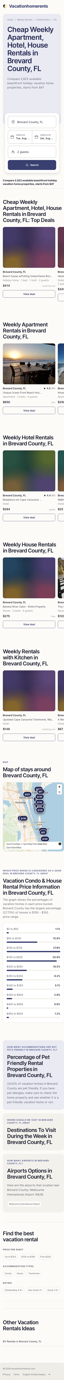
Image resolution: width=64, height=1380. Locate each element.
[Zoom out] (59, 792)
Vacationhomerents (28, 6)
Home (10, 19)
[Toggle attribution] (60, 844)
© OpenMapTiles (29, 843)
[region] (33, 816)
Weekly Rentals (24, 19)
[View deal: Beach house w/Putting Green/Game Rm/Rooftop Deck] (29, 247)
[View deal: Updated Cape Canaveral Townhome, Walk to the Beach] (29, 690)
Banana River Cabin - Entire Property (24, 606)
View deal (29, 293)
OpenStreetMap (14, 847)
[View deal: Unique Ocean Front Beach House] (29, 363)
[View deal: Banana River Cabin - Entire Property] (29, 577)
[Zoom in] (59, 786)
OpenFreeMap (13, 843)
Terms (16, 1374)
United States (43, 19)
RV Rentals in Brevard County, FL (22, 1341)
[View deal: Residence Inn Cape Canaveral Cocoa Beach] (29, 470)
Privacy (6, 1374)
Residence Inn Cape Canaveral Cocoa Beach (29, 499)
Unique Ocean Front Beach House (22, 392)
